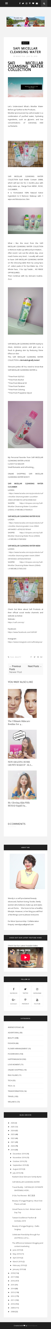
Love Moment (14, 1064)
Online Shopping (15, 1070)
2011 (13, 1300)
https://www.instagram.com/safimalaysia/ (25, 642)
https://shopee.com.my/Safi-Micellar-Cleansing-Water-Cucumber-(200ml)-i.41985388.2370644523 (25, 506)
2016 (13, 1281)
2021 (13, 1142)
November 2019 (19, 1157)
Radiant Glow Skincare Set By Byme (26, 1176)
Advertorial (13, 1032)
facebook (13, 993)
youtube (37, 1004)
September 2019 (19, 1165)
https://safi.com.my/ (16, 622)
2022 (13, 1138)
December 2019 (19, 1153)
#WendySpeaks (14, 1027)
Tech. (10, 1086)
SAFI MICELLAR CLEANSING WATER (26, 1182)
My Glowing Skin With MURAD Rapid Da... (19, 804)
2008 (13, 1311)
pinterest (25, 1004)
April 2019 (17, 1257)
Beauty (25, 43)
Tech (10, 1080)
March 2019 (17, 1261)
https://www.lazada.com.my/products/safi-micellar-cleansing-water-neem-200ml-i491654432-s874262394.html (25, 555)
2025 (13, 1126)
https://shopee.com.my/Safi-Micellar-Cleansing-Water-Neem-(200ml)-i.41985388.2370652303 (25, 565)
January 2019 (18, 1269)
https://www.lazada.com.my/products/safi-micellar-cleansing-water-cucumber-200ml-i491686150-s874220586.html (25, 496)
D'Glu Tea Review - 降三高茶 (23, 1195)
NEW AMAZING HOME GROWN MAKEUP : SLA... (20, 763)
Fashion (11, 1043)
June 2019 (17, 1250)
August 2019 (18, 1169)
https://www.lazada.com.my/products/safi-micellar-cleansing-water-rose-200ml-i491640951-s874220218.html (25, 526)
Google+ (13, 1004)
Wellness (12, 1101)
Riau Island (13, 1075)
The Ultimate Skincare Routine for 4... (19, 723)
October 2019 (18, 1161)
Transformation (15, 1091)
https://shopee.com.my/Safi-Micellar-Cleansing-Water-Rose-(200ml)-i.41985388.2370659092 (25, 535)
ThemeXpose (32, 1326)
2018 (13, 1273)
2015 (13, 1284)
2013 (13, 1292)
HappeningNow (15, 1059)
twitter (25, 993)
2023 (13, 1134)
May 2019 (17, 1254)
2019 (13, 1149)
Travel (11, 1096)
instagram (37, 993)
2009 (13, 1308)
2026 (13, 1123)
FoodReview (13, 1054)
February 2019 (18, 1265)
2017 (13, 1277)
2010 (13, 1304)
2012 (13, 1296)
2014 (13, 1288)
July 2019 (16, 1173)
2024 (13, 1130)
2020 (13, 1146)
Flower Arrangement (17, 1048)
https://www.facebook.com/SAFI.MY (22, 632)
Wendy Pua (21, 56)
